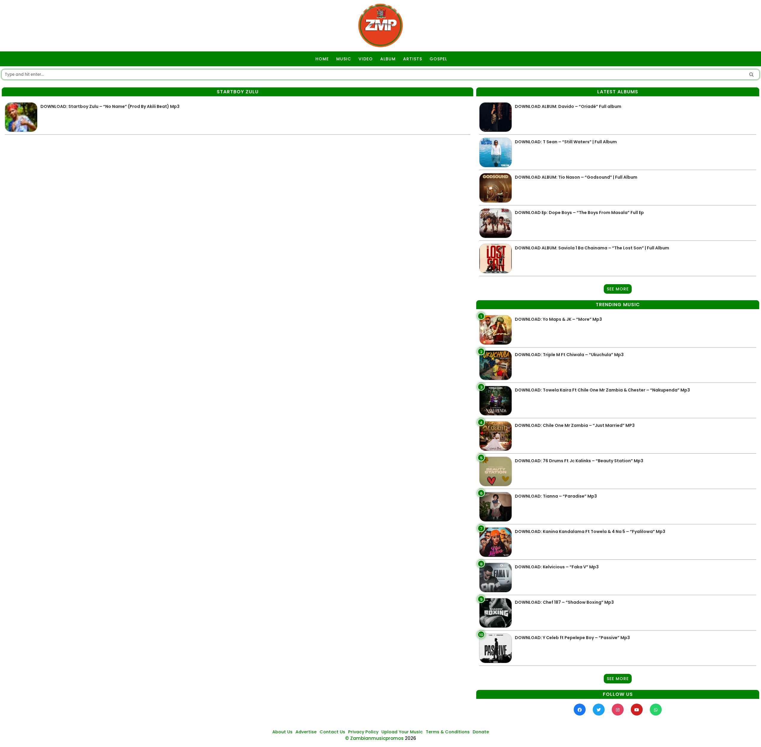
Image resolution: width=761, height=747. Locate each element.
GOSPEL (438, 59)
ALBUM (388, 59)
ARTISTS (412, 59)
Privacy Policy (363, 732)
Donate (481, 732)
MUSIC (343, 59)
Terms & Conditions (448, 732)
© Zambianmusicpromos (374, 738)
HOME (322, 59)
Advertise (306, 732)
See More (618, 289)
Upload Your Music (402, 732)
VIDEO (366, 59)
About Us (282, 732)
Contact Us (332, 732)
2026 (410, 738)
